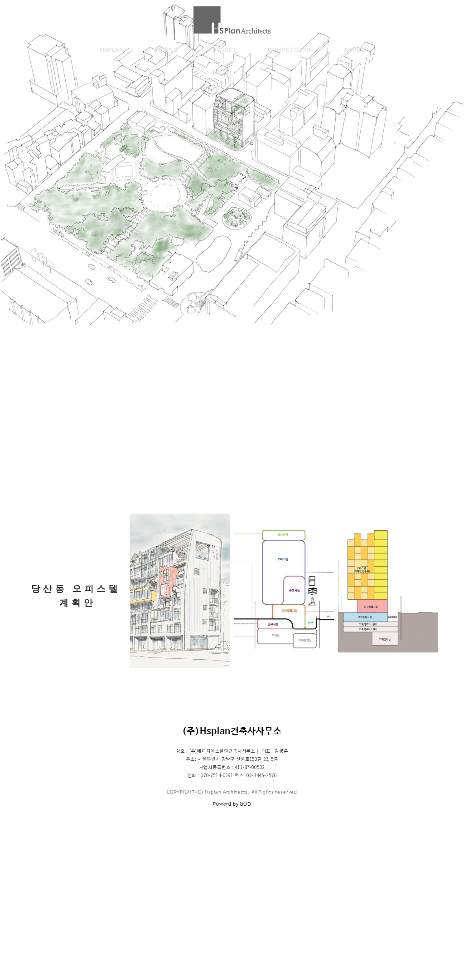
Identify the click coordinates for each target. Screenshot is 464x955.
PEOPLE (166, 49)
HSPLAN (112, 49)
